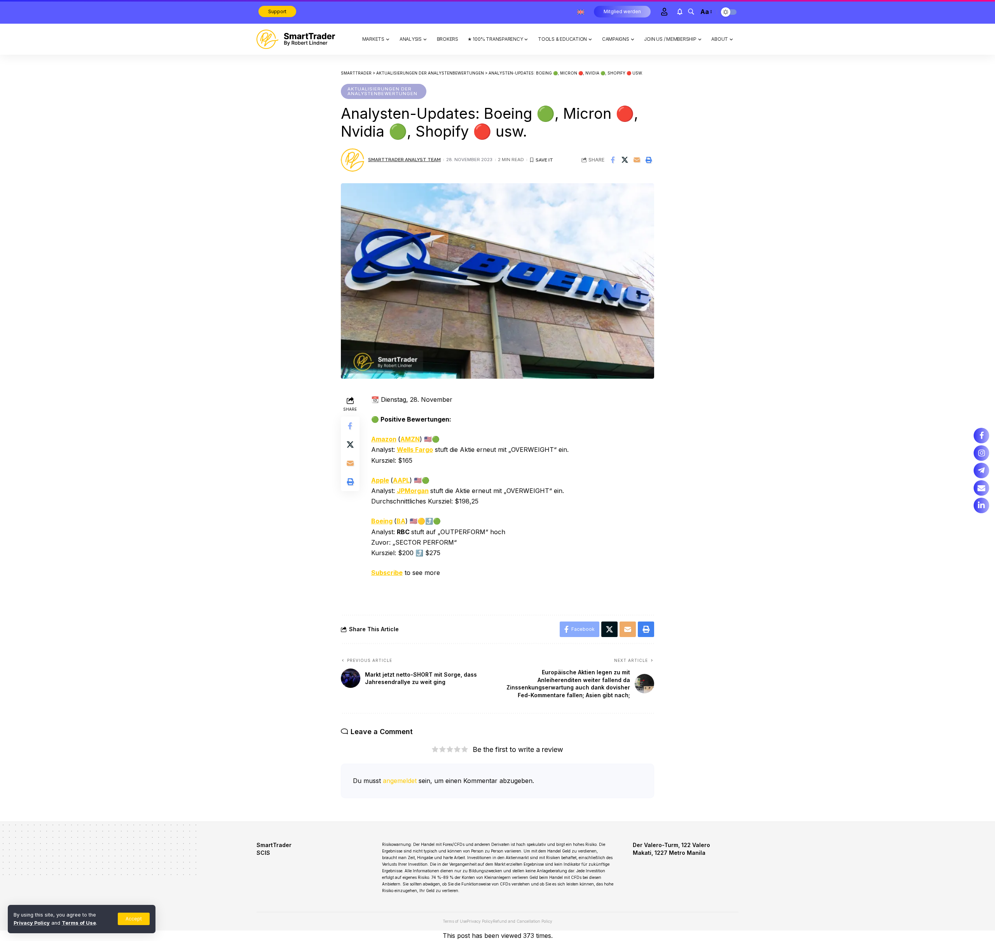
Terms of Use (79, 923)
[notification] (680, 12)
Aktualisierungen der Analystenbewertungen (382, 91)
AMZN (410, 439)
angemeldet (400, 781)
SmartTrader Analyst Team (404, 159)
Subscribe (387, 572)
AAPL (401, 480)
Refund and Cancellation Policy (522, 921)
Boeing (382, 521)
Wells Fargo (415, 449)
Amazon (383, 439)
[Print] (648, 160)
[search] (691, 11)
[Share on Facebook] (612, 160)
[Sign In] (664, 12)
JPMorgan (413, 491)
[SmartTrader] (296, 39)
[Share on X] (624, 160)
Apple (380, 480)
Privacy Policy (32, 923)
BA (400, 521)
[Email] (636, 160)
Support (277, 11)
